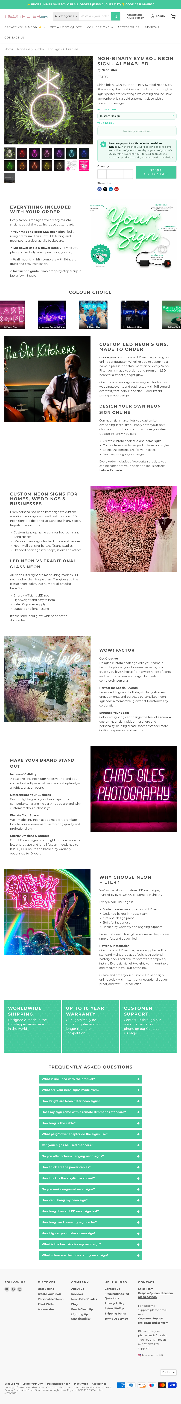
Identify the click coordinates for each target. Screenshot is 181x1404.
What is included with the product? (68, 1079)
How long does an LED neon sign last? (70, 1211)
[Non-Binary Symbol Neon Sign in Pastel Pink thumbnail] (46, 153)
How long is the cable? (58, 1123)
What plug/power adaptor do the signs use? (74, 1134)
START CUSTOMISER (156, 172)
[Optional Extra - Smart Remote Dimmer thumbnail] (84, 165)
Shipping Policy (116, 1313)
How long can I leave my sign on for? (69, 1222)
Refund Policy (114, 1308)
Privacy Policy (114, 1303)
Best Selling (46, 1288)
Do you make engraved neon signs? (68, 1189)
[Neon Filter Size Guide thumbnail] (9, 178)
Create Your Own (49, 1294)
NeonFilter (109, 70)
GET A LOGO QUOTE (66, 27)
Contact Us (112, 1288)
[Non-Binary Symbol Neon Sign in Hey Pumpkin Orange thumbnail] (22, 165)
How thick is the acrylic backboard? (68, 1178)
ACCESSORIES (129, 27)
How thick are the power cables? (66, 1167)
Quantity (103, 166)
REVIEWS (152, 27)
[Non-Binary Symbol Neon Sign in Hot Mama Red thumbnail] (22, 153)
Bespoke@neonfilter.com (155, 1293)
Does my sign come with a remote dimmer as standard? (84, 1112)
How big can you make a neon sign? (68, 1233)
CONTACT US (14, 37)
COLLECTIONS (99, 27)
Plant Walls (46, 1304)
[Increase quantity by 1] (128, 174)
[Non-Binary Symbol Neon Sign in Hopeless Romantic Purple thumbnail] (59, 153)
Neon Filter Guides (84, 1299)
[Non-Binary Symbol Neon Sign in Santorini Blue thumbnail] (84, 153)
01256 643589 (147, 1297)
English (166, 1372)
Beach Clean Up (82, 1309)
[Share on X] (105, 189)
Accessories (46, 1309)
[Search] (115, 16)
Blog (74, 1304)
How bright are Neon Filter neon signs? (71, 1101)
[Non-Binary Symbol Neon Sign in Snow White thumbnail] (9, 153)
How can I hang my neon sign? (64, 1200)
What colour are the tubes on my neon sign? (75, 1255)
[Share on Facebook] (99, 189)
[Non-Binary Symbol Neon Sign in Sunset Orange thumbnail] (34, 165)
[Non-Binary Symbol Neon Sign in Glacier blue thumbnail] (71, 153)
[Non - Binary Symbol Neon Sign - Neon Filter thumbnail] (46, 165)
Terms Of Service (116, 1318)
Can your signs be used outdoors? (67, 1145)
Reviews (77, 1294)
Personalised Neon (50, 1299)
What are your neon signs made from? (70, 1090)
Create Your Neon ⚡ (23, 27)
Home (8, 49)
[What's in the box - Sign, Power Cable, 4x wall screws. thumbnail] (71, 165)
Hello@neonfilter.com (153, 1322)
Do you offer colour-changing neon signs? (73, 1156)
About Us (77, 1288)
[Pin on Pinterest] (116, 189)
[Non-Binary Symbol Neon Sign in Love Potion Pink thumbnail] (34, 153)
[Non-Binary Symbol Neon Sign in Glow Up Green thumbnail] (9, 165)
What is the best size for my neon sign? (71, 1244)
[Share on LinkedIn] (111, 189)
